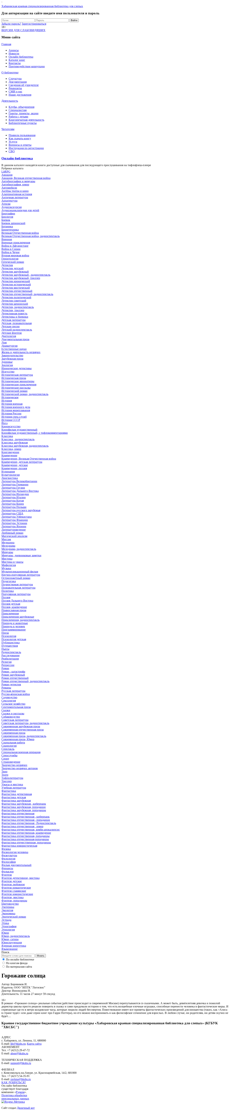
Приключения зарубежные (17, 616)
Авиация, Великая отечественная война (25, 178)
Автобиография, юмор (15, 184)
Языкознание (9, 948)
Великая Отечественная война (20, 232)
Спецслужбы (9, 755)
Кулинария (8, 471)
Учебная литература (13, 787)
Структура (15, 78)
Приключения (10, 613)
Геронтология (9, 258)
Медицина (7, 542)
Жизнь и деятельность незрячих (20, 352)
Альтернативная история (16, 194)
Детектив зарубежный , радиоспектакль (25, 274)
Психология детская (13, 639)
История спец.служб (14, 416)
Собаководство (10, 716)
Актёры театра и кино (15, 190)
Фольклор (7, 871)
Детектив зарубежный (15, 271)
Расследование (10, 655)
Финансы (7, 868)
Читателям (7, 129)
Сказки (5, 710)
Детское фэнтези (11, 332)
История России (11, 413)
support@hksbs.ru (20, 1063)
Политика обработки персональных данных (15, 1097)
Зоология (7, 365)
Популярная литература (16, 594)
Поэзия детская (10, 603)
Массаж (6, 539)
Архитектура (9, 200)
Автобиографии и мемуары (18, 181)
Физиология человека (14, 852)
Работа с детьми (18, 116)
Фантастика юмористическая (19, 845)
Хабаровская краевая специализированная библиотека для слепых (42, 6)
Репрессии (7, 665)
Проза (5, 632)
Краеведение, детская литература (21, 461)
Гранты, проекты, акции (23, 113)
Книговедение (10, 452)
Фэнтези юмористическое (17, 894)
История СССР (10, 419)
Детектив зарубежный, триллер (20, 278)
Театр (4, 774)
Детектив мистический (15, 287)
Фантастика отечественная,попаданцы (25, 839)
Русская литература (13, 690)
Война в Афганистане (14, 245)
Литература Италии (13, 497)
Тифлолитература (12, 777)
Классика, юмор (11, 448)
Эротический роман (13, 916)
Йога (4, 423)
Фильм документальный (16, 865)
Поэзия (5, 597)
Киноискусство (10, 426)
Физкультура (9, 855)
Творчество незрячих (14, 765)
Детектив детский (12, 268)
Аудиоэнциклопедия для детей (20, 210)
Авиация (6, 174)
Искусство (7, 371)
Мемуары (7, 552)
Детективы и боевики (14, 316)
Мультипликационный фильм (19, 571)
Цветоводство (10, 903)
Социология (9, 745)
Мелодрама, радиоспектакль (18, 548)
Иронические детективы (16, 368)
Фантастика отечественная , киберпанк (25, 816)
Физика (6, 848)
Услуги (13, 141)
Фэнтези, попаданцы (14, 900)
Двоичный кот (26, 1107)
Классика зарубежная (14, 442)
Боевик (5, 219)
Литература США (12, 513)
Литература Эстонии (14, 523)
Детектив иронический (15, 281)
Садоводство (9, 697)
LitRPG (5, 171)
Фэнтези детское (11, 881)
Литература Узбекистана (16, 516)
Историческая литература (17, 374)
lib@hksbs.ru (18, 1043)
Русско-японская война (15, 694)
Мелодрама (8, 545)
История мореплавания (15, 410)
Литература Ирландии (15, 494)
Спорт (5, 758)
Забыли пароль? (11, 23)
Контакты (15, 63)
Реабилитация (10, 658)
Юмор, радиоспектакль (15, 936)
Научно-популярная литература (20, 574)
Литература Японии (13, 526)
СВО (12, 151)
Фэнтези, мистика (12, 897)
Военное (6, 239)
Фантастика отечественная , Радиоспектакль (28, 823)
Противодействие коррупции (27, 66)
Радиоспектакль (11, 652)
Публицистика (10, 642)
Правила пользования (22, 135)
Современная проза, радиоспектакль (23, 736)
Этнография (8, 926)
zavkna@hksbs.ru (20, 1079)
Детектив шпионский (14, 303)
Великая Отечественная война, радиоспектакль (30, 236)
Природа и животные (14, 623)
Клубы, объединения (21, 106)
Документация (18, 81)
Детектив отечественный (16, 290)
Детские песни (10, 326)
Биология (7, 216)
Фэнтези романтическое (16, 887)
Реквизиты (15, 88)
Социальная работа (13, 742)
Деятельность (9, 100)
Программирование (13, 629)
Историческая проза (13, 378)
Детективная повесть (14, 313)
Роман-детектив (11, 684)
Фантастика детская (13, 797)
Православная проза (13, 610)
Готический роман (12, 261)
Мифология (8, 565)
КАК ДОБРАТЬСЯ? (13, 1082)
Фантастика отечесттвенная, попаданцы (26, 842)
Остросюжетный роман (15, 578)
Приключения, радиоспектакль (20, 619)
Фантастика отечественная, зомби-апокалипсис (30, 829)
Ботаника (7, 226)
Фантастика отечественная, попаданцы (25, 836)
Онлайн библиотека (21, 56)
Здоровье (7, 361)
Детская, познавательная (16, 323)
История (6, 400)
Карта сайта (34, 1043)
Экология (7, 910)
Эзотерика (7, 907)
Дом (4, 342)
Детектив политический (16, 297)
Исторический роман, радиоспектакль (24, 394)
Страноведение (10, 761)
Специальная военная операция (20, 752)
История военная (11, 403)
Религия (6, 661)
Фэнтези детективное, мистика (20, 877)
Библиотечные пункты (23, 123)
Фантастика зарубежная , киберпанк (23, 803)
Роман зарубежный (13, 674)
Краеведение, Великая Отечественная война (28, 458)
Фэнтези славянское (13, 890)
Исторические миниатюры (17, 381)
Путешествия (9, 645)
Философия (8, 861)
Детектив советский (13, 300)
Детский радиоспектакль (16, 329)
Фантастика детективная (16, 794)
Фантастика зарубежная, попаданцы (23, 810)
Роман (5, 668)
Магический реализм (14, 536)
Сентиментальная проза (16, 707)
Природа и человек (13, 626)
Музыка (6, 568)
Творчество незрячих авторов (19, 768)
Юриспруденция (11, 942)
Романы (6, 687)
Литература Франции (14, 519)
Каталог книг (17, 59)
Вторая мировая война (15, 255)
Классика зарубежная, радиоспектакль (25, 445)
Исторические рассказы (16, 387)
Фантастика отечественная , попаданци (25, 819)
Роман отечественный (15, 678)
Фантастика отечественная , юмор (22, 826)
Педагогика (8, 581)
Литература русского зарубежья (20, 510)
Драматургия (9, 345)
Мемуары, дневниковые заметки (21, 555)
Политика (7, 590)
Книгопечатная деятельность (26, 119)
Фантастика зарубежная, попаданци (23, 807)
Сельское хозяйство (13, 703)
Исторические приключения (18, 384)
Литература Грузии (13, 487)
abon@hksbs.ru (19, 1053)
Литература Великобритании (19, 481)
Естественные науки (14, 349)
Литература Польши (13, 507)
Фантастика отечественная (17, 813)
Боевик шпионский (13, 223)
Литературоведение (13, 529)
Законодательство (12, 355)
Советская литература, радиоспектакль (25, 723)
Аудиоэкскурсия (11, 207)
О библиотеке (10, 72)
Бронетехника (10, 229)
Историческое (10, 397)
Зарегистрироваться (34, 23)
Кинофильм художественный (19, 429)
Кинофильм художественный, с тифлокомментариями (34, 432)
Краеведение (9, 455)
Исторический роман (14, 390)
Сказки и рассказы (12, 713)
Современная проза (13, 732)
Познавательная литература (18, 587)
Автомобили (9, 187)
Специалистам (18, 110)
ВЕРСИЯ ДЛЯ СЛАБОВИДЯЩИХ (23, 30)
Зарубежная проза (12, 358)
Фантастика (8, 790)
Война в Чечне (10, 252)
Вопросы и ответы (20, 144)
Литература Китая (12, 500)
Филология (8, 858)
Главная (6, 44)
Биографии (8, 213)
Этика (5, 923)
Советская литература (14, 719)
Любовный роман (12, 532)
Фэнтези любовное (13, 884)
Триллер (6, 781)
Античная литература (14, 197)
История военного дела (15, 407)
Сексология (8, 700)
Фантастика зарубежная (16, 800)
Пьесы (5, 648)
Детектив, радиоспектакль (17, 307)
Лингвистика (9, 478)
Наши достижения (20, 94)
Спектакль (7, 748)
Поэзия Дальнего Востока (17, 600)
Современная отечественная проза (22, 729)
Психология (8, 636)
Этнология (8, 929)
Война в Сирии (10, 249)
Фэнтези (6, 874)
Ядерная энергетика (13, 945)
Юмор (5, 932)
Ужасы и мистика (12, 784)
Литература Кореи (12, 503)
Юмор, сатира (10, 939)
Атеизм (5, 203)
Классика (7, 436)
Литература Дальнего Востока (20, 490)
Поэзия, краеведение (14, 607)
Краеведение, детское (14, 465)
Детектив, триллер (12, 310)
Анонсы (14, 50)
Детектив (7, 265)
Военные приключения (15, 242)
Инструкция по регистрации (26, 148)
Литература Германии (14, 484)
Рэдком (20, 1092)
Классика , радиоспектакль (17, 439)
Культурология (10, 474)
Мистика (6, 558)
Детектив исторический (16, 284)
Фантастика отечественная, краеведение (26, 832)
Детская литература (13, 319)
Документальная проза (15, 339)
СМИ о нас (15, 91)
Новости (14, 53)
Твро (4, 771)
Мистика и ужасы (12, 561)
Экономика (8, 913)
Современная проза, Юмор (17, 739)
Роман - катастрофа (13, 671)
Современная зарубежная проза (20, 726)
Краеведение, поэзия (14, 468)
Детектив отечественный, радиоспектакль (27, 294)
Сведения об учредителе (24, 85)
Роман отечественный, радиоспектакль (25, 681)
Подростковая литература (17, 584)
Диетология (8, 336)
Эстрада (6, 919)
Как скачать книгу (20, 138)
